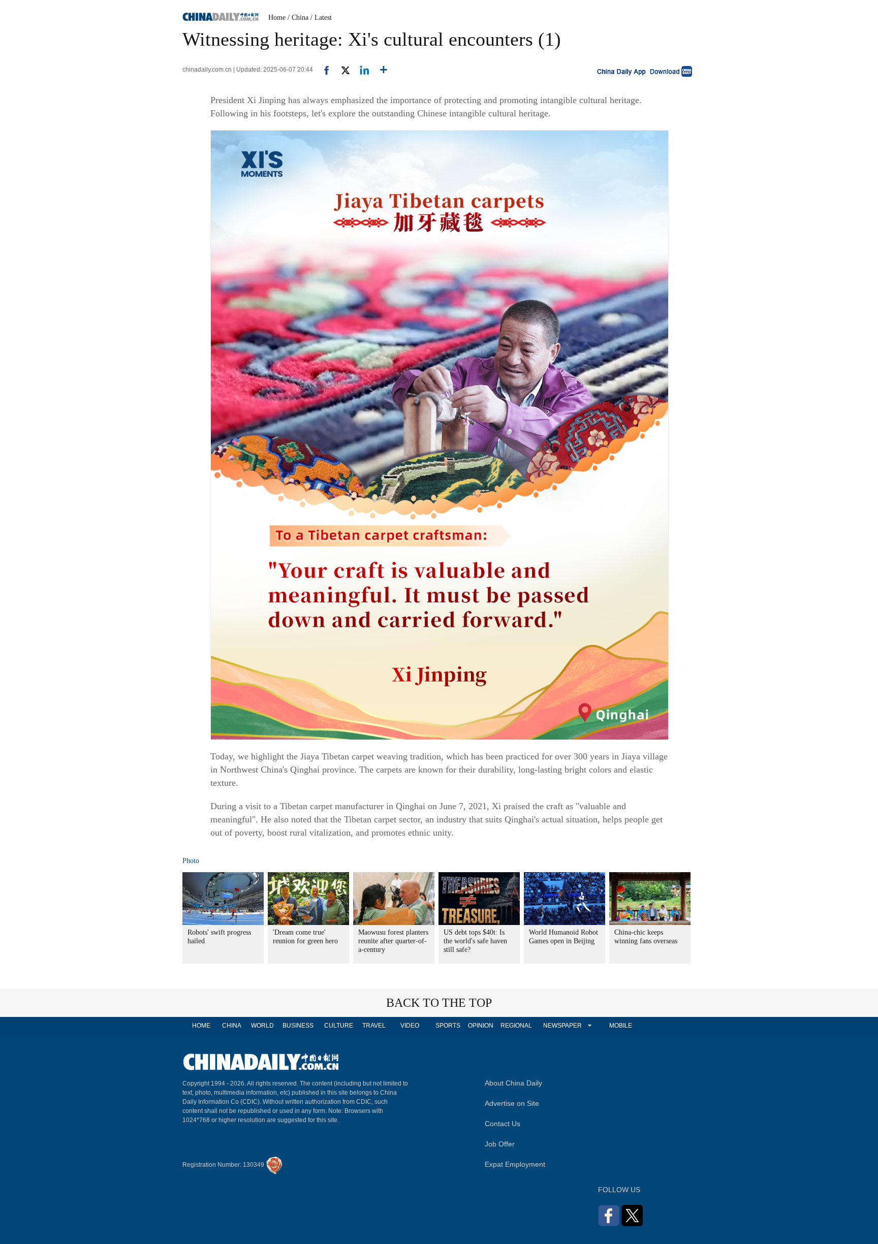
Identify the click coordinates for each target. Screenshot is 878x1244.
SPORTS (447, 1025)
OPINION (480, 1025)
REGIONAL (516, 1025)
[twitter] (341, 69)
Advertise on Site (512, 1103)
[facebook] (323, 69)
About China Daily (513, 1083)
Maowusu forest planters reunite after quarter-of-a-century (393, 941)
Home (277, 17)
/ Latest (321, 17)
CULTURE (338, 1025)
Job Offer (500, 1144)
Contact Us (502, 1124)
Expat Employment (515, 1164)
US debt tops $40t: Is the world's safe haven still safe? (475, 941)
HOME (201, 1025)
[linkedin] (360, 69)
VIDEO (409, 1025)
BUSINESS (298, 1025)
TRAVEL (374, 1025)
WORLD (262, 1025)
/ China (298, 17)
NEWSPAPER (562, 1025)
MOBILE (620, 1025)
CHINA (231, 1025)
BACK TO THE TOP (439, 1002)
